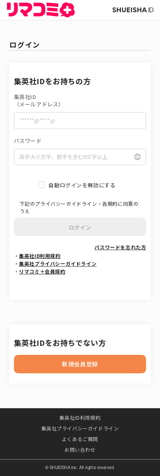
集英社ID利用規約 (39, 255)
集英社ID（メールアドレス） (39, 100)
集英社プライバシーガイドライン (57, 263)
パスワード (28, 141)
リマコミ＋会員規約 (42, 271)
